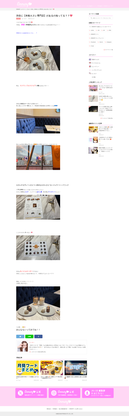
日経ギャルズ (95, 59)
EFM (110, 30)
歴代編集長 (100, 6)
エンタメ (94, 73)
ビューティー (95, 66)
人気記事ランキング (81, 6)
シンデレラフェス (97, 70)
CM (98, 30)
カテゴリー (72, 6)
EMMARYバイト (95, 34)
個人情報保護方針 (63, 408)
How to (101, 42)
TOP (112, 6)
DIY (104, 30)
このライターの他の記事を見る (38, 351)
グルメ (28, 9)
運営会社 (49, 408)
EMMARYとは (107, 6)
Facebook (93, 42)
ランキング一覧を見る (107, 118)
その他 (93, 77)
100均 (92, 30)
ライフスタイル (96, 63)
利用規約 (55, 408)
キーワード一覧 (109, 49)
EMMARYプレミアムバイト (97, 38)
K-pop (92, 46)
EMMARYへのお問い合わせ (75, 408)
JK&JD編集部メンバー (91, 6)
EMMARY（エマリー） (21, 9)
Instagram (109, 42)
